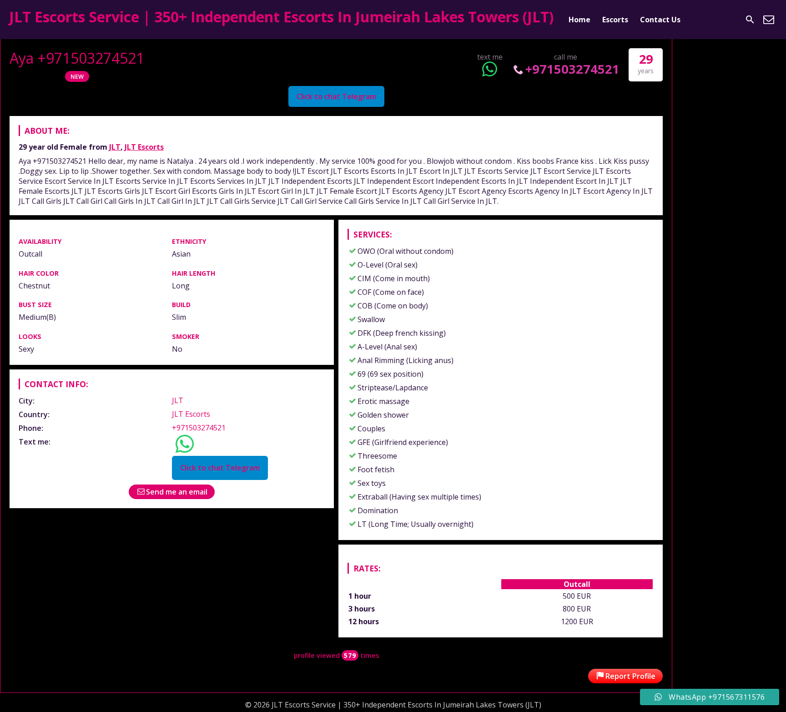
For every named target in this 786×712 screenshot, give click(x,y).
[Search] (750, 19)
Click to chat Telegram (336, 96)
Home (579, 20)
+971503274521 (572, 69)
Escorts (615, 20)
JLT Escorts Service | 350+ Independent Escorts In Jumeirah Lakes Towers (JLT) (281, 16)
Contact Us (660, 20)
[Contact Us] (769, 19)
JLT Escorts (144, 147)
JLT (115, 147)
